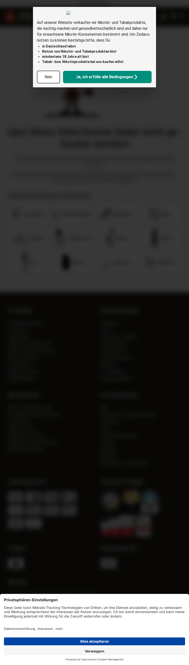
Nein (48, 77)
